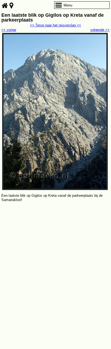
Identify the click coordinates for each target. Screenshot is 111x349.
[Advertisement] (55, 261)
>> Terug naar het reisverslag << (55, 25)
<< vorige (8, 30)
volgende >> (100, 30)
